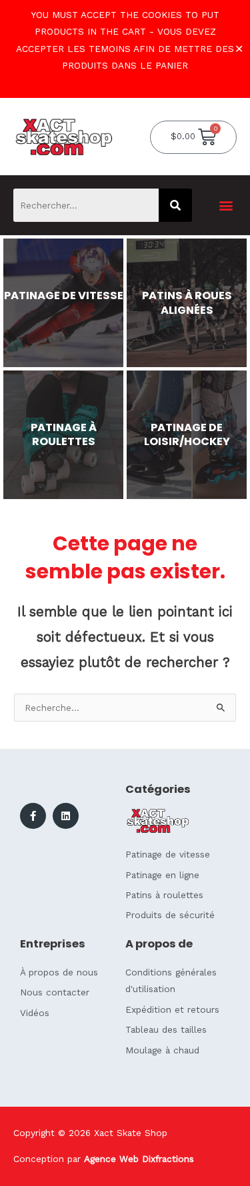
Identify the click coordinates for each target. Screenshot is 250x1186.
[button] (226, 206)
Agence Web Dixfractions (139, 1158)
